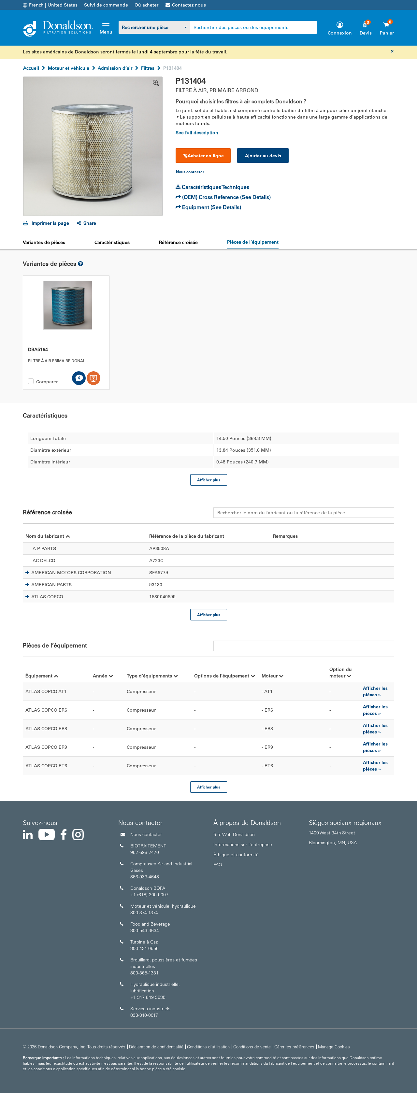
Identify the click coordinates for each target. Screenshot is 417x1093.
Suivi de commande (106, 5)
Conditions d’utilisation (208, 1046)
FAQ (217, 865)
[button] (27, 572)
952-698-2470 (144, 852)
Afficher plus (208, 479)
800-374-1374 (144, 913)
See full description (197, 132)
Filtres (147, 68)
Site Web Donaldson (234, 834)
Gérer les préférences (294, 1046)
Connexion (340, 33)
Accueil (31, 68)
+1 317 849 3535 (147, 997)
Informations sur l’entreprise (242, 844)
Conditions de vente (252, 1046)
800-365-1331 (144, 973)
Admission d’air (115, 68)
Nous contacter (146, 834)
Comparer (47, 382)
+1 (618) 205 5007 (149, 895)
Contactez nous (189, 5)
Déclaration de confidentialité (156, 1046)
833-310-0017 (144, 1015)
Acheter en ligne (206, 156)
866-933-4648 (144, 877)
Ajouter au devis (263, 156)
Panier (387, 33)
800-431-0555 (144, 948)
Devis (366, 33)
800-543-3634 (144, 930)
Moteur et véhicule (68, 68)
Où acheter (146, 5)
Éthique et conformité (236, 855)
